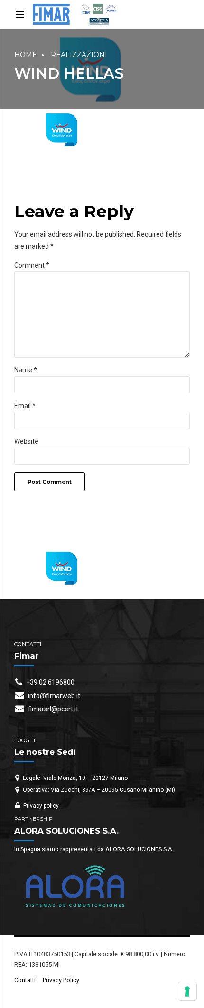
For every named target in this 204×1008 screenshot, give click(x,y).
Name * (25, 370)
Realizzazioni (79, 54)
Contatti (25, 980)
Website (26, 441)
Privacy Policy (61, 980)
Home (25, 54)
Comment (31, 265)
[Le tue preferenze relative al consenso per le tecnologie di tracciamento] (187, 991)
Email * (25, 405)
